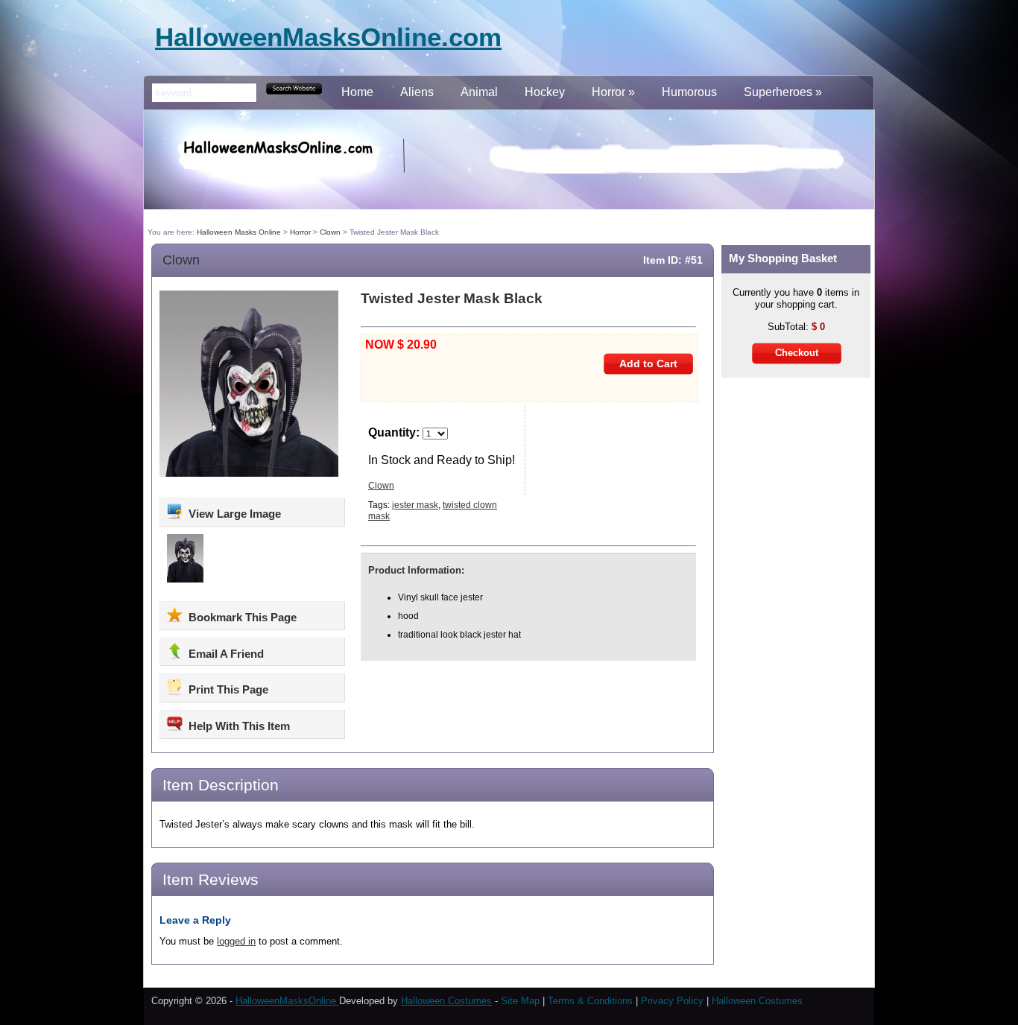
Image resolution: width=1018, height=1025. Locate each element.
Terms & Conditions (590, 1000)
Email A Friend (225, 653)
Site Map (522, 1000)
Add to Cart (648, 363)
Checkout (796, 352)
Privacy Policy (672, 1000)
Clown (181, 260)
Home (357, 92)
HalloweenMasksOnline (287, 1000)
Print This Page (227, 689)
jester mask (415, 505)
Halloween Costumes (446, 1000)
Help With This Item (238, 726)
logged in (236, 941)
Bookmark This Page (241, 617)
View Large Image (233, 513)
